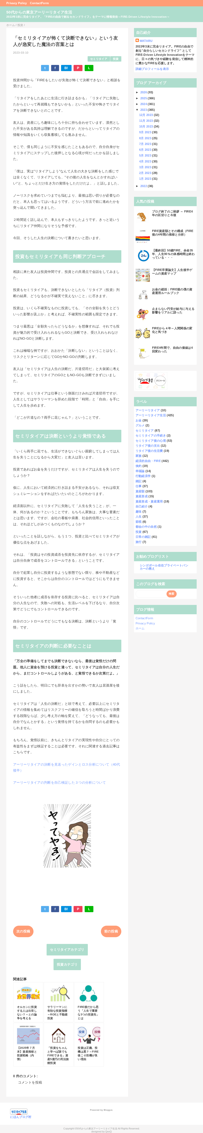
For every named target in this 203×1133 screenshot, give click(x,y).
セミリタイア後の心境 (151, 440)
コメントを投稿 (30, 1082)
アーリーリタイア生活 (151, 415)
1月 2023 (145, 178)
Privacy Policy (16, 3)
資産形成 (142, 496)
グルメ (140, 425)
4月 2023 (145, 161)
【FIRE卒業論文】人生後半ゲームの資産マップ (172, 271)
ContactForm (39, 3)
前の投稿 (111, 931)
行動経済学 (143, 476)
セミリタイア (98, 58)
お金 (139, 420)
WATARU (146, 40)
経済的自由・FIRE (148, 461)
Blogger (108, 1110)
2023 (144, 109)
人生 (139, 516)
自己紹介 (142, 506)
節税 (139, 521)
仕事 (139, 486)
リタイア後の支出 (148, 445)
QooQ (108, 1131)
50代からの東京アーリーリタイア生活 (39, 12)
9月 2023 (145, 132)
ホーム (140, 628)
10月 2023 (146, 126)
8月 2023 (145, 138)
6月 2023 (145, 149)
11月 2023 (146, 120)
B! (66, 68)
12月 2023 (146, 115)
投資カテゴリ (67, 964)
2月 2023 (145, 173)
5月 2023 (145, 155)
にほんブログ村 (20, 1117)
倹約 (139, 465)
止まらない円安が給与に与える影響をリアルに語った (173, 310)
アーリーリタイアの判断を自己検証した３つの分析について (59, 782)
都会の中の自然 (146, 526)
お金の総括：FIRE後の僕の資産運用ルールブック (172, 291)
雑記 (139, 481)
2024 (144, 104)
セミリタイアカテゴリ (67, 949)
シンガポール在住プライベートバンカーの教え (164, 567)
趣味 (139, 511)
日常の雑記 (143, 536)
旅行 (139, 542)
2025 (144, 98)
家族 (139, 455)
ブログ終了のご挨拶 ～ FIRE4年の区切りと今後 (172, 213)
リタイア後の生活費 (149, 450)
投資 (116, 58)
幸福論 (140, 471)
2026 (144, 92)
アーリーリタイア (148, 410)
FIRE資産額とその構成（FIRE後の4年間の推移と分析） (172, 232)
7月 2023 (145, 144)
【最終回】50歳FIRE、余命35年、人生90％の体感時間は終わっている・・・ (173, 254)
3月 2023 (145, 167)
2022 (144, 186)
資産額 (140, 491)
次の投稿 (23, 931)
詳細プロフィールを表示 (152, 69)
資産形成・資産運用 (149, 501)
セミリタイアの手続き (151, 435)
